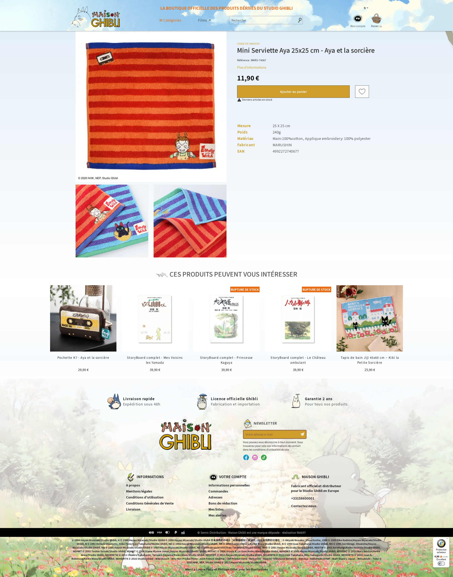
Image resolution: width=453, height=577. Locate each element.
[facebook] (246, 457)
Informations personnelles (229, 485)
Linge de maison (248, 43)
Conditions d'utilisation (145, 497)
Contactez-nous (303, 505)
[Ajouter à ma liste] (362, 91)
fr (365, 8)
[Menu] (447, 539)
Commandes (218, 491)
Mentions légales (139, 491)
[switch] (441, 563)
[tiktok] (264, 457)
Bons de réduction (222, 503)
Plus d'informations (251, 67)
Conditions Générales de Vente (150, 503)
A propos (133, 485)
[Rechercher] (300, 20)
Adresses (215, 497)
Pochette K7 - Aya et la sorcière (83, 357)
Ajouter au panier (293, 91)
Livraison (133, 509)
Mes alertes (217, 515)
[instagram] (255, 457)
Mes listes (215, 509)
